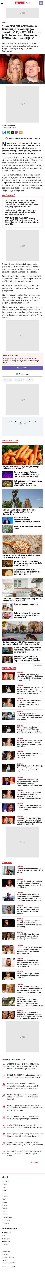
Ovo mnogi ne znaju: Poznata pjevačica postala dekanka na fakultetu (28, 976)
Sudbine (4, 1208)
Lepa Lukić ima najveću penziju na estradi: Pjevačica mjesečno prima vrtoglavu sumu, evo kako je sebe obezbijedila (29, 884)
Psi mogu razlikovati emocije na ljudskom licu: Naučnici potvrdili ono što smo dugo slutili (25, 1135)
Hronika (4, 1196)
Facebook (7, 1233)
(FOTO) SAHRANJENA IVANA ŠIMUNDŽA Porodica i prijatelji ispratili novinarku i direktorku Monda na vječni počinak (23, 1066)
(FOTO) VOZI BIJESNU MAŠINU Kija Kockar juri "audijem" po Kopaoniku (29, 755)
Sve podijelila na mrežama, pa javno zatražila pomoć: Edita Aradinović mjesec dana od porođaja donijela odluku (28, 937)
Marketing (5, 1254)
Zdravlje (5, 1202)
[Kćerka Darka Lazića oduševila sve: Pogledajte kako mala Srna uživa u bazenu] (8, 870)
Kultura (4, 1214)
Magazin (5, 1211)
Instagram (7, 1238)
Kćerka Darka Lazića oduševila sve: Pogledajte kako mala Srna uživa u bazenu (30, 870)
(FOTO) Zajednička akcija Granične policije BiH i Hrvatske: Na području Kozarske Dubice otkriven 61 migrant (25, 1107)
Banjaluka (5, 1223)
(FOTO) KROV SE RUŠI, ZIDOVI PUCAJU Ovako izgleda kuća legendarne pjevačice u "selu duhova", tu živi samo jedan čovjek (30, 1002)
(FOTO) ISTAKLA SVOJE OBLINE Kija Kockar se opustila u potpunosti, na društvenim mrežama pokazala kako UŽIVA (29, 743)
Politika (4, 1184)
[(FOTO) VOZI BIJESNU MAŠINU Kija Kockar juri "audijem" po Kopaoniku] (8, 755)
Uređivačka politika (8, 1263)
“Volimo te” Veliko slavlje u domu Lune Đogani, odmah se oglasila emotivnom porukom (20, 212)
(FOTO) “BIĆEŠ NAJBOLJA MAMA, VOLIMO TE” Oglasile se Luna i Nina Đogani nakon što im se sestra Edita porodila (22, 221)
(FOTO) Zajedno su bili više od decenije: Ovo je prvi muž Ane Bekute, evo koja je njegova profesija (28, 910)
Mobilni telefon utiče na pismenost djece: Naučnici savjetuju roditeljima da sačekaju (23, 1117)
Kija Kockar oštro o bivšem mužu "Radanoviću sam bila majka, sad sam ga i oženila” (29, 807)
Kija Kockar (7, 380)
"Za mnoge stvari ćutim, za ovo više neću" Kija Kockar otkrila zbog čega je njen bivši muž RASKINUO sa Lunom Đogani (30, 677)
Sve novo (34, 1162)
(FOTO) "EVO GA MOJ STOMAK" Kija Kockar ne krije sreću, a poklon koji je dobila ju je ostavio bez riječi (30, 769)
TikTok (6, 1244)
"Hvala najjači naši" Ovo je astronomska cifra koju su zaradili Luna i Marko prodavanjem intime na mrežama (30, 717)
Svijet (4, 1187)
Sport (4, 1199)
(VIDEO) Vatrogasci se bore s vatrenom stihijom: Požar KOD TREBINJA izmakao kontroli (22, 1096)
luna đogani (20, 380)
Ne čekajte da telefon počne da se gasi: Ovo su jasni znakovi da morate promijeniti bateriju (24, 1153)
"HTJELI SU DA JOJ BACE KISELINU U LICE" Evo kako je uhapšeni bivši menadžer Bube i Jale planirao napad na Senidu (29, 950)
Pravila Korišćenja (8, 1257)
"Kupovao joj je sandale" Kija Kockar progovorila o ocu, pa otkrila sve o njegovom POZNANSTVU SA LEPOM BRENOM (29, 782)
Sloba (30, 380)
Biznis (4, 1193)
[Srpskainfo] (22, 3)
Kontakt (4, 1260)
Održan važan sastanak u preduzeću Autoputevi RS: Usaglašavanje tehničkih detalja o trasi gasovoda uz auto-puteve (23, 1085)
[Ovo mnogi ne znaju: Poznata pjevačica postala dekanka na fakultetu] (8, 976)
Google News (24, 374)
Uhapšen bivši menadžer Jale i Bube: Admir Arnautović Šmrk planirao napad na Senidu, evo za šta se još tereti (29, 963)
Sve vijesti (5, 1181)
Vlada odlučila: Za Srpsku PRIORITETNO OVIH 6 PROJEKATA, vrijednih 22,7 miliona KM (25, 1143)
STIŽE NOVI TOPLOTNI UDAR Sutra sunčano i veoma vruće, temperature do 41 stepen (24, 1076)
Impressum (6, 1252)
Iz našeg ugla (6, 1220)
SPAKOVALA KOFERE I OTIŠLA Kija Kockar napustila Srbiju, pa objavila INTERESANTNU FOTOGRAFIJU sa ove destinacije (29, 795)
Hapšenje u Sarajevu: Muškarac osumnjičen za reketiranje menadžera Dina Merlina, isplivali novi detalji (29, 924)
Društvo (5, 1190)
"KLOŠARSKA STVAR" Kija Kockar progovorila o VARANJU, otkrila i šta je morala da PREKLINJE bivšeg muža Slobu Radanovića (29, 821)
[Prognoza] (41, 3)
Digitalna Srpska (7, 1217)
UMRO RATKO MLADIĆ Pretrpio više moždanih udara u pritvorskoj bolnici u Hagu (24, 1126)
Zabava (5, 22)
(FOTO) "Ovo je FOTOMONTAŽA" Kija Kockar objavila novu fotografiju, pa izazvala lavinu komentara (29, 703)
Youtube (7, 1241)
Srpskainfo (11, 126)
